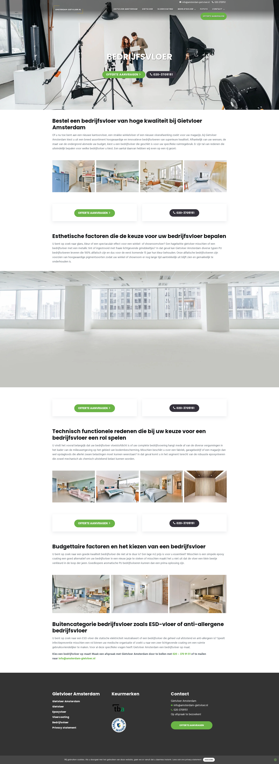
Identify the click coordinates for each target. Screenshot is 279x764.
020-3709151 (220, 2)
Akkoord (209, 760)
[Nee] (275, 759)
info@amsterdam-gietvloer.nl (196, 2)
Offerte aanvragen (122, 74)
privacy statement (193, 759)
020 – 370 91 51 (182, 654)
